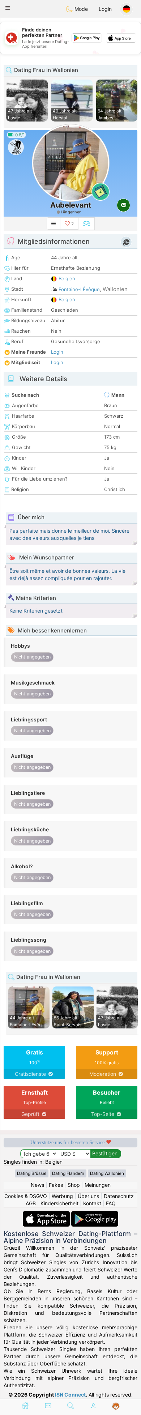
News (37, 1185)
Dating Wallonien (107, 1173)
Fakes (56, 1185)
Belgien (67, 278)
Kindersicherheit (59, 1203)
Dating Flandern (68, 1173)
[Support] (116, 1406)
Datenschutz (119, 1196)
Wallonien (115, 289)
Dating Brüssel (31, 1173)
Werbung (62, 1196)
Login (105, 9)
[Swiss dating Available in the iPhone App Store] (47, 1214)
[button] (7, 8)
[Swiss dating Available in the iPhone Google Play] (94, 1214)
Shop (74, 1185)
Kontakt (92, 1203)
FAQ (111, 1203)
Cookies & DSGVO (25, 1196)
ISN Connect (70, 1394)
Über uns (88, 1196)
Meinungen (98, 1185)
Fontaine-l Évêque (79, 289)
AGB (31, 1203)
